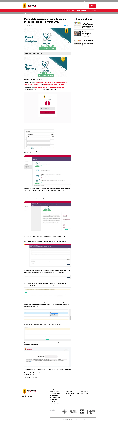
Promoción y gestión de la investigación (55, 394)
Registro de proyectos (55, 391)
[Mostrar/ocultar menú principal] (93, 5)
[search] (90, 5)
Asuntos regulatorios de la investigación (55, 398)
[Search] (90, 5)
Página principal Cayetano (31, 1)
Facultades (62, 1)
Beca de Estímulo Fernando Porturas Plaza (54, 84)
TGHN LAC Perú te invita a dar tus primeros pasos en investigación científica (87, 43)
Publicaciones (70, 1)
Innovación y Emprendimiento (54, 402)
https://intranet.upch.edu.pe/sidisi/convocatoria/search (49, 87)
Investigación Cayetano (56, 389)
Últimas (83, 19)
